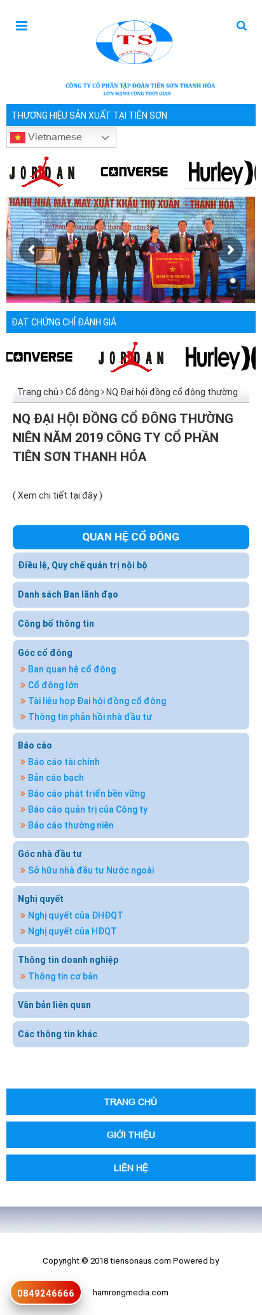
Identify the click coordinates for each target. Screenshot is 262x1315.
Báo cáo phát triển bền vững (86, 793)
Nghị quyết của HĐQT (72, 931)
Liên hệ (131, 1167)
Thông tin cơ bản (63, 976)
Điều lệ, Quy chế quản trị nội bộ (83, 565)
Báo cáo (35, 745)
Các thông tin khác (57, 1034)
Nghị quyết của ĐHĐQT (75, 915)
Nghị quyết (41, 899)
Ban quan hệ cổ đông (72, 669)
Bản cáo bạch (56, 778)
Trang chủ (38, 392)
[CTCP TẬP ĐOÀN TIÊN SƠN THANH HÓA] (133, 41)
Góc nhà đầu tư (50, 854)
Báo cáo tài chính (64, 762)
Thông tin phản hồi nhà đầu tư (90, 717)
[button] (241, 26)
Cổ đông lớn (53, 685)
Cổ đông (82, 392)
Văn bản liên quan (54, 1005)
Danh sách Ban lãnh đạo (68, 594)
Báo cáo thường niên (71, 825)
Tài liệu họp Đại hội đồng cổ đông (97, 701)
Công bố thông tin (56, 623)
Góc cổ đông (45, 653)
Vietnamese (53, 136)
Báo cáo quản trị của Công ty (88, 809)
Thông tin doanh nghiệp (68, 960)
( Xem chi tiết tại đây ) (57, 495)
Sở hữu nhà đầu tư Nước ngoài (91, 870)
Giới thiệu (131, 1135)
